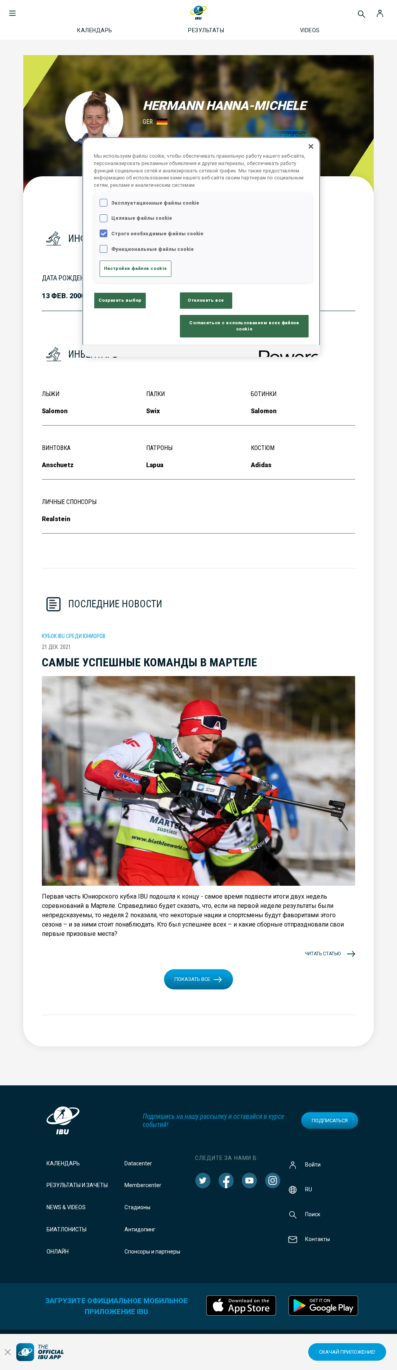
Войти (313, 1164)
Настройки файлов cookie (135, 268)
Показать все (192, 979)
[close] (8, 1352)
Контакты (317, 1239)
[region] (201, 247)
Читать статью (323, 953)
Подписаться (330, 1120)
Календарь (63, 1163)
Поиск (312, 1214)
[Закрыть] (310, 146)
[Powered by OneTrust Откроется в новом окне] (286, 352)
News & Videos (66, 1207)
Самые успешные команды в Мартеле (149, 662)
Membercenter (142, 1185)
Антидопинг (139, 1229)
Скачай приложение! (347, 1352)
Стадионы (137, 1207)
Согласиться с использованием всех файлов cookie (244, 326)
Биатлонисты (66, 1229)
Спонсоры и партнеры (152, 1251)
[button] (12, 9)
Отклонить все (206, 300)
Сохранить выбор (120, 300)
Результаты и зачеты (77, 1185)
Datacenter (138, 1163)
